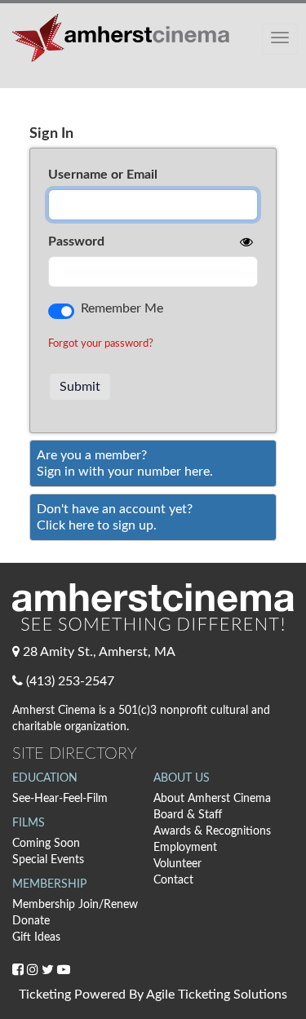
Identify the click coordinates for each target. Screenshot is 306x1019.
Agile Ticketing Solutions (216, 994)
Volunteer (177, 864)
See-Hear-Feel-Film (60, 798)
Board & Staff (187, 815)
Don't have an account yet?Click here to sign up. (115, 517)
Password (76, 241)
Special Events (48, 860)
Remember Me (122, 308)
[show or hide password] (245, 242)
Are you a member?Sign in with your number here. (125, 463)
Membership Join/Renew (75, 904)
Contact (173, 880)
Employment (185, 847)
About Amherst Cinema (212, 798)
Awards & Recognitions (212, 831)
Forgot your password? (100, 344)
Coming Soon (46, 843)
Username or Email (102, 174)
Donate (31, 921)
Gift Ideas (36, 937)
